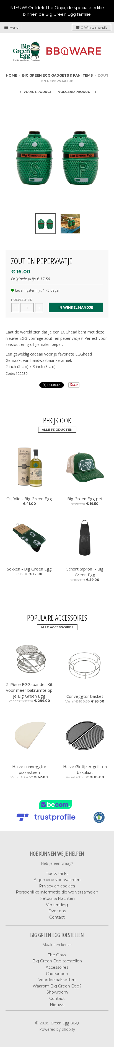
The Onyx (57, 954)
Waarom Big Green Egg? (57, 986)
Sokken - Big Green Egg (29, 569)
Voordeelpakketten (57, 979)
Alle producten (57, 430)
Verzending (57, 904)
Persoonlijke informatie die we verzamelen (57, 892)
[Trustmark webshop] (47, 821)
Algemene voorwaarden (57, 879)
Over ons (57, 910)
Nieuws (57, 1004)
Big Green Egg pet (85, 498)
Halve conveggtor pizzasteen (29, 769)
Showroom (57, 992)
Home (11, 75)
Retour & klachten (57, 898)
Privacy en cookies (57, 886)
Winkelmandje (94, 27)
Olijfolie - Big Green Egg (29, 498)
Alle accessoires (57, 627)
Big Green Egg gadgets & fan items (57, 75)
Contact (57, 917)
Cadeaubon (57, 973)
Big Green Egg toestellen (57, 961)
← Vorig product (36, 92)
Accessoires (57, 967)
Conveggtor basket (84, 696)
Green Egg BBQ (65, 1023)
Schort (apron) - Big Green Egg (84, 571)
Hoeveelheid (22, 300)
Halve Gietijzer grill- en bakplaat (85, 769)
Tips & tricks (57, 873)
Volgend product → (77, 92)
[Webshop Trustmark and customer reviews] (57, 808)
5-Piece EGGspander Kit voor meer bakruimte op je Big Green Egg (29, 690)
